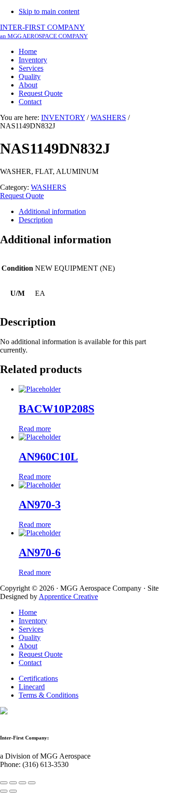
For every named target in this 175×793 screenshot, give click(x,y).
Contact (30, 662)
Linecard (32, 687)
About (28, 646)
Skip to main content (49, 11)
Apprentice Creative (68, 596)
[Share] (13, 782)
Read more (35, 429)
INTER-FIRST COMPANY (44, 31)
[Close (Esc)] (3, 782)
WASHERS (108, 117)
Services (31, 629)
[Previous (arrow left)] (3, 791)
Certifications (38, 678)
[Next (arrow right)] (13, 791)
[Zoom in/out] (31, 782)
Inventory (33, 621)
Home (28, 612)
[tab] (97, 211)
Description (36, 220)
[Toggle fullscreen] (22, 782)
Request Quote (22, 196)
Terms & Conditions (48, 695)
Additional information (52, 211)
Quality (30, 637)
